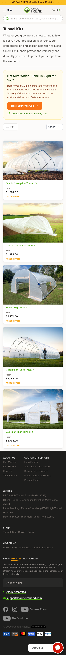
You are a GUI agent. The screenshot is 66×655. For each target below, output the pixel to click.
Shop (6, 528)
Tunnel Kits (9, 532)
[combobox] (33, 18)
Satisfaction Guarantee (37, 466)
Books (21, 532)
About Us (9, 458)
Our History (9, 466)
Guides (7, 491)
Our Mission (9, 462)
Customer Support (36, 458)
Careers (7, 471)
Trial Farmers (10, 475)
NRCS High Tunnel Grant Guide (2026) (24, 495)
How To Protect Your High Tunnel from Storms (28, 516)
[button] (56, 10)
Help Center (31, 462)
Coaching (9, 543)
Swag (31, 532)
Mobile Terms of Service (37, 475)
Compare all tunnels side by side (29, 113)
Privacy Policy (32, 480)
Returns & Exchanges (36, 471)
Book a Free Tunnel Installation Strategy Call (28, 547)
